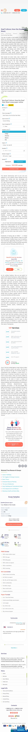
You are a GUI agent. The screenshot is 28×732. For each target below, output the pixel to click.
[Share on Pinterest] (25, 466)
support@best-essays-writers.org (14, 710)
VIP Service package (7, 363)
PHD (6, 139)
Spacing (3, 159)
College (6, 133)
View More (13, 647)
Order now (17, 11)
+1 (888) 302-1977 (7, 12)
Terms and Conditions (8, 690)
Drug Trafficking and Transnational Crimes (12, 486)
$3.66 (7, 342)
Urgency (4, 142)
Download (26, 501)
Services (5, 676)
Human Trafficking (6, 474)
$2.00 (7, 331)
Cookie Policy (6, 699)
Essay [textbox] (6, 126)
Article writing (19, 622)
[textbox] (14, 150)
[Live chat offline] (22, 729)
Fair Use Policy (6, 701)
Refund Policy (6, 696)
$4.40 (7, 347)
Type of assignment (6, 124)
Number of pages (5, 153)
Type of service (5, 118)
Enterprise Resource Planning (9, 481)
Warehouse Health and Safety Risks (10, 491)
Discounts (5, 684)
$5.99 (7, 352)
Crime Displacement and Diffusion (10, 488)
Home (4, 673)
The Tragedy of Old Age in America (10, 477)
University (7, 135)
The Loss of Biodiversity (8, 484)
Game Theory (5, 479)
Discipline (4, 148)
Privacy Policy (6, 693)
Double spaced (20, 161)
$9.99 (7, 357)
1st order (8, 105)
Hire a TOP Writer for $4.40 (13, 444)
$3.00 (7, 336)
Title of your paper (6, 113)
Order (9, 269)
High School (7, 131)
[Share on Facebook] (19, 466)
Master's (6, 137)
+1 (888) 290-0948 (16, 12)
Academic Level (5, 129)
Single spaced (8, 161)
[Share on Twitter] (22, 466)
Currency (4, 107)
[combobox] (14, 126)
